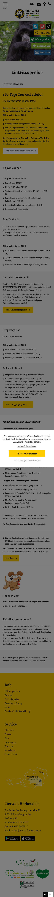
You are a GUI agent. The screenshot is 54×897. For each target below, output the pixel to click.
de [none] (45, 894)
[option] (50, 894)
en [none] (50, 894)
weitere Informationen (27, 446)
